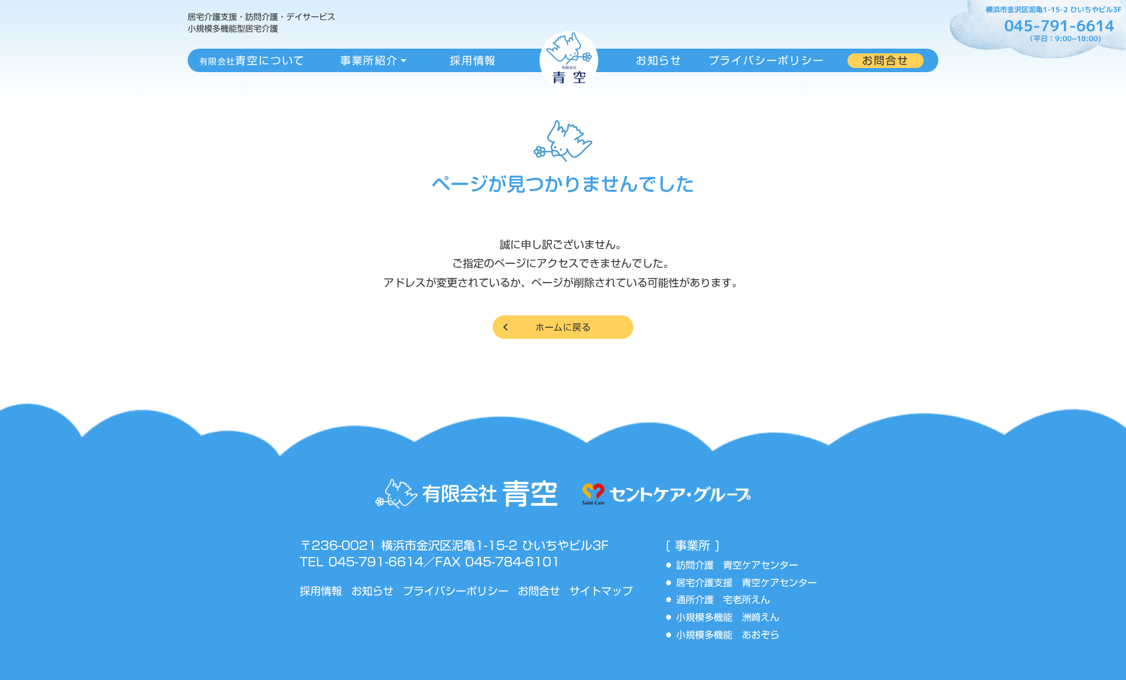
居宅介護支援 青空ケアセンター (751, 583)
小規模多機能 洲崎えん (727, 617)
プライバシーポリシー (455, 591)
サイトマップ (601, 591)
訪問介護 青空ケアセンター (742, 565)
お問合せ (539, 591)
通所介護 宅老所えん (727, 600)
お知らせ (372, 591)
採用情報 (321, 591)
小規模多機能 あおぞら (727, 635)
